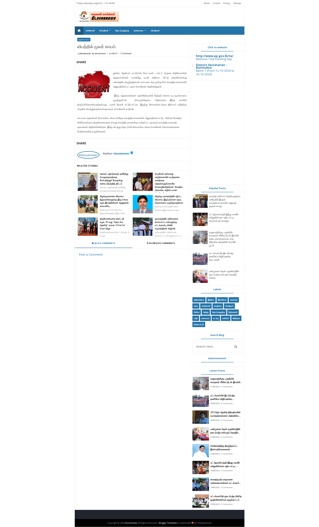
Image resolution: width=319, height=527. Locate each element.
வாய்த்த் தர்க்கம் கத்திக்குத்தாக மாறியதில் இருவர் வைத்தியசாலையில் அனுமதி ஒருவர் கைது (225, 201)
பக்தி (196, 318)
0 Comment (126, 53)
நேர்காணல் (232, 312)
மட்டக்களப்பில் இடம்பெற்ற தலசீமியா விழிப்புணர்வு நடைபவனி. (221, 256)
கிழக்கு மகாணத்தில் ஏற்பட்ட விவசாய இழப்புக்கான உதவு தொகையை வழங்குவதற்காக (169, 199)
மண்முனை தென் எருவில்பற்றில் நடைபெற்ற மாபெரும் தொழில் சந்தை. (224, 274)
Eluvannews (131, 522)
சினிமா (197, 312)
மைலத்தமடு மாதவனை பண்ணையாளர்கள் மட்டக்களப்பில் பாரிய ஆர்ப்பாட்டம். (226, 481)
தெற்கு (206, 312)
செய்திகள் (105, 30)
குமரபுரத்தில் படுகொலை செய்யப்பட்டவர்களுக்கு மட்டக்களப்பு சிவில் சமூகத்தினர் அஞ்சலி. (166, 223)
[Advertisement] (217, 132)
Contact (216, 3)
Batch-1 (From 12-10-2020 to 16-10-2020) (215, 72)
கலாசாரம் (234, 299)
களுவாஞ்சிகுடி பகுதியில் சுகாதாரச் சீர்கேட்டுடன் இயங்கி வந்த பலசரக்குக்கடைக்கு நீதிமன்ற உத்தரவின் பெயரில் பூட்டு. (224, 239)
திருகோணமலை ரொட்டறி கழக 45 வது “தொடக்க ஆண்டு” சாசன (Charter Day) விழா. (112, 223)
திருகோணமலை (83, 39)
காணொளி (90, 30)
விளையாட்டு (199, 324)
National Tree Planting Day (214, 59)
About (207, 3)
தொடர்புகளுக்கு (122, 30)
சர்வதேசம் (155, 30)
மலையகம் (205, 318)
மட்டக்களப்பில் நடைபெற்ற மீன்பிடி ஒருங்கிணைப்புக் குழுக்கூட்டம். (226, 498)
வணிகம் (225, 318)
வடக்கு (216, 318)
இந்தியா (211, 299)
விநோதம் (236, 318)
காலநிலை (218, 305)
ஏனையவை (140, 30)
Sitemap (237, 3)
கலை (196, 305)
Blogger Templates (168, 522)
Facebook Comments (162, 243)
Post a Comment (91, 254)
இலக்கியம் (222, 299)
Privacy (226, 3)
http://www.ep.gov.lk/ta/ (214, 56)
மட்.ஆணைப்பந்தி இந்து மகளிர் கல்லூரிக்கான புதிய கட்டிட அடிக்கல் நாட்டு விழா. (223, 217)
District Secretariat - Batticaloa (211, 66)
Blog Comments (104, 243)
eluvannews (121, 153)
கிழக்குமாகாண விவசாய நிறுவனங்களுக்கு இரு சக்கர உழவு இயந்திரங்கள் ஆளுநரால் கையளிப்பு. (114, 201)
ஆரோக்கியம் (199, 299)
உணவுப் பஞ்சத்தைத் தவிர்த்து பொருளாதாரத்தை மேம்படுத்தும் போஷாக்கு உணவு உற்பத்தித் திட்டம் (114, 178)
